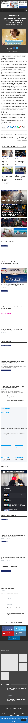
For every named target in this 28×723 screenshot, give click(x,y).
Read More (14, 721)
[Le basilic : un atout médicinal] (4, 695)
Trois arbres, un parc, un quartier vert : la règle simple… (16, 602)
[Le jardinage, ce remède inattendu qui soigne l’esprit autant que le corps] (4, 609)
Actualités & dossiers (14, 15)
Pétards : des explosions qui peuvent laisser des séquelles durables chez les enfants (20, 225)
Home (7, 708)
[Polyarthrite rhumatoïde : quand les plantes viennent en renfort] (4, 597)
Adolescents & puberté (5, 445)
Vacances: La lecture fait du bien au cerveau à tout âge (20, 234)
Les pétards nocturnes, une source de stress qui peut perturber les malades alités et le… (7, 224)
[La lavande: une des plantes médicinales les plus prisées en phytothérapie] (4, 690)
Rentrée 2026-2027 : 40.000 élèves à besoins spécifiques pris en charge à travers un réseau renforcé (7, 235)
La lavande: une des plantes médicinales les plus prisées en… (16, 689)
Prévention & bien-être (5, 345)
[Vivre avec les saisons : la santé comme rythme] (4, 615)
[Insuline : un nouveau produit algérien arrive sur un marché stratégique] (14, 297)
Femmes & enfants (22, 713)
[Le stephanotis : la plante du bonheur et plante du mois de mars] (4, 701)
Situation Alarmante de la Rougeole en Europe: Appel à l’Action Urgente (7, 136)
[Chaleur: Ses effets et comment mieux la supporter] (4, 402)
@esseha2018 (18, 622)
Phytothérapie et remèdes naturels (6, 570)
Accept (23, 720)
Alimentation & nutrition (19, 710)
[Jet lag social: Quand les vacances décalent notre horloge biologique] (4, 397)
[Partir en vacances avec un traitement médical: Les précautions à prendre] (7, 170)
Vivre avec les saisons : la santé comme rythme (15, 614)
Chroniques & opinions (14, 715)
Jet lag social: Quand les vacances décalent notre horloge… (16, 395)
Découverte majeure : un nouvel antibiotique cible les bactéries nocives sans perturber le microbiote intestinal (21, 137)
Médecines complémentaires (9, 711)
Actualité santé (6, 156)
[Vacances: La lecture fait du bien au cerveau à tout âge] (20, 233)
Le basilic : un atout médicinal (13, 693)
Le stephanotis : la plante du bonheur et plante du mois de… (16, 700)
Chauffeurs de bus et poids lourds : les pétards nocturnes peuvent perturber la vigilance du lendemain (13, 214)
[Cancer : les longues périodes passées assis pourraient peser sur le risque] (14, 320)
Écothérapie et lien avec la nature (9, 713)
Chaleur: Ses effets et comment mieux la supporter (16, 401)
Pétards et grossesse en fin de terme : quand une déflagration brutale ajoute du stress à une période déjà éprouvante (13, 200)
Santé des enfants (4, 412)
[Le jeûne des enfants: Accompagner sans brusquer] (7, 454)
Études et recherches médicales (6, 313)
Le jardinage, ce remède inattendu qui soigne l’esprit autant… (15, 608)
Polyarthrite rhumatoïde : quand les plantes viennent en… (17, 596)
